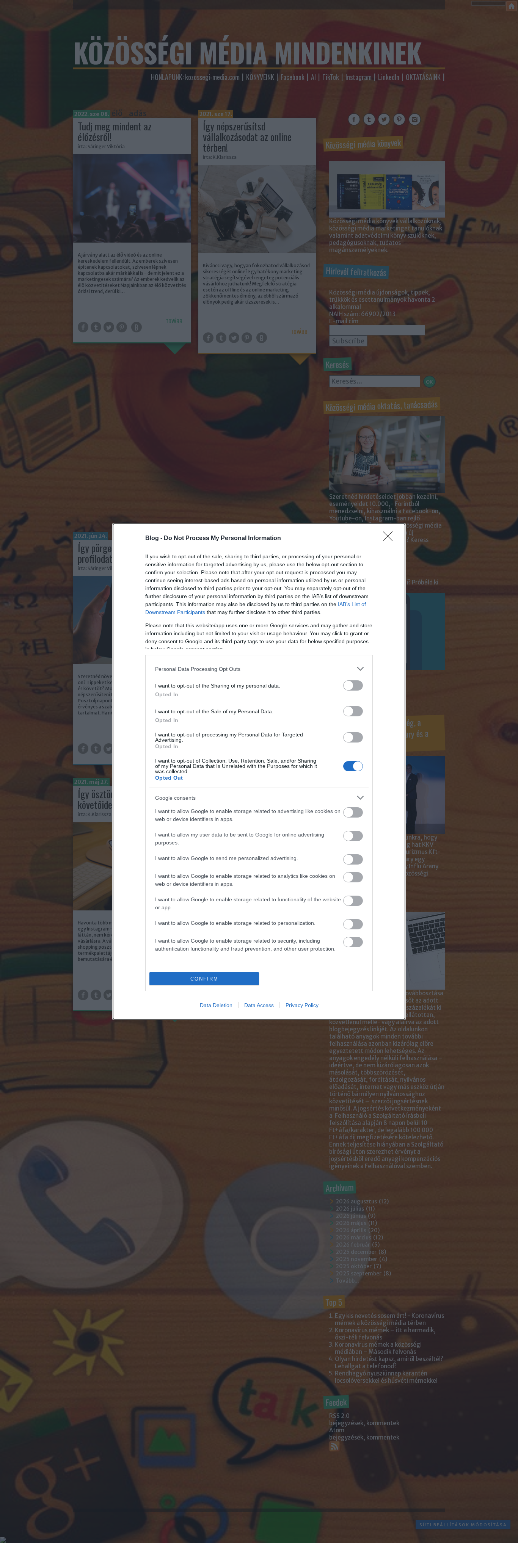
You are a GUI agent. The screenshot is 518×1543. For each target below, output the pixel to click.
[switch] (353, 685)
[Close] (390, 538)
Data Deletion (216, 1005)
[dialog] (259, 771)
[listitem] (259, 669)
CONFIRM (204, 979)
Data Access (259, 1005)
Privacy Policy (302, 1005)
